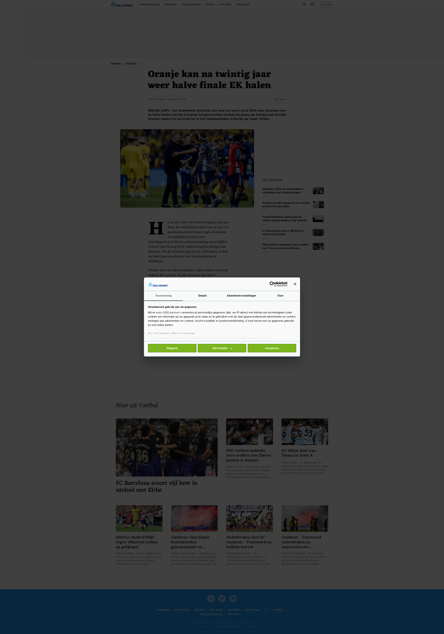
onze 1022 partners (168, 312)
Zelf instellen (220, 348)
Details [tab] (202, 295)
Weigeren (172, 348)
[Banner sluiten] (295, 284)
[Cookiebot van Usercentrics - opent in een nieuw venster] (272, 284)
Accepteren (272, 348)
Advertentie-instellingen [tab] (241, 295)
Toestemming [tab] (163, 295)
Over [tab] (280, 295)
